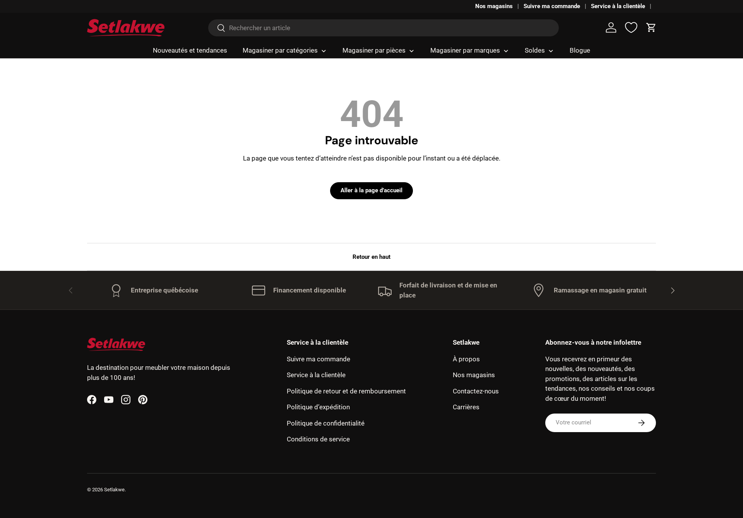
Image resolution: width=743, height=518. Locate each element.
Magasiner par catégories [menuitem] (280, 50)
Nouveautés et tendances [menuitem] (190, 50)
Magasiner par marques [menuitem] (465, 50)
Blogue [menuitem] (580, 50)
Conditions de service (318, 439)
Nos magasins (494, 6)
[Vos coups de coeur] (631, 27)
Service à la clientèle (618, 6)
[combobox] (383, 27)
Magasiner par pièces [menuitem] (374, 50)
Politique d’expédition (318, 407)
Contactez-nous (476, 391)
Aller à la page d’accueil (371, 190)
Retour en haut (371, 256)
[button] (651, 27)
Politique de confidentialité (326, 423)
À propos (466, 359)
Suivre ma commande (552, 6)
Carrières (466, 407)
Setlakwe (114, 489)
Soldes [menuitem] (535, 50)
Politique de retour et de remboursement (346, 391)
